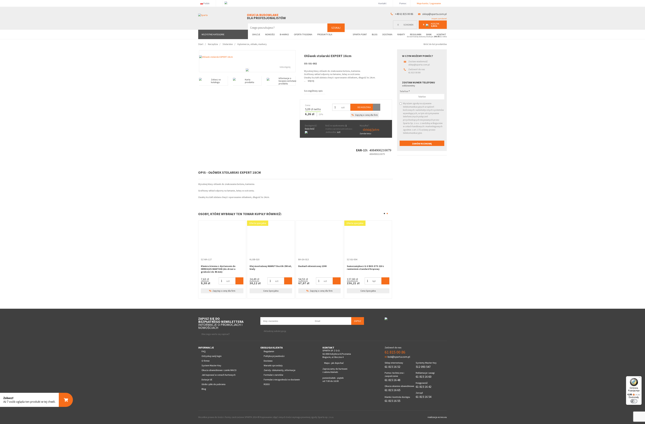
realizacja (433, 417)
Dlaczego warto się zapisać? (216, 334)
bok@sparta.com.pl (399, 356)
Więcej (311, 80)
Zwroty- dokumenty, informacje (279, 370)
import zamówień (439, 18)
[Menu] (640, 378)
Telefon (405, 91)
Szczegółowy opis (313, 90)
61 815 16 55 (392, 401)
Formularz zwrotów (273, 374)
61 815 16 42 (423, 387)
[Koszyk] (239, 280)
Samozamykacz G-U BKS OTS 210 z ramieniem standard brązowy (365, 267)
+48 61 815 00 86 (404, 14)
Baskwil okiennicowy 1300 (312, 266)
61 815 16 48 (392, 380)
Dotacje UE (207, 379)
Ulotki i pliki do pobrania (213, 384)
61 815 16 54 (423, 397)
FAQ (204, 351)
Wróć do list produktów (435, 44)
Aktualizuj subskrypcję (275, 331)
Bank (429, 34)
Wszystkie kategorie (213, 34)
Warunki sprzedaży (273, 365)
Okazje (256, 34)
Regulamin (415, 34)
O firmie (206, 360)
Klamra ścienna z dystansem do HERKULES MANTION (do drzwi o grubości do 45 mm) (218, 269)
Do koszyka (364, 107)
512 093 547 (423, 367)
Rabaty (401, 34)
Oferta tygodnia (303, 34)
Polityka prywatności (274, 356)
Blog (374, 34)
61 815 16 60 (423, 377)
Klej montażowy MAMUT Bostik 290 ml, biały (271, 267)
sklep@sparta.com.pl (434, 14)
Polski (206, 3)
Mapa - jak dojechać (334, 362)
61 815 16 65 (392, 390)
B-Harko (284, 34)
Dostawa (387, 34)
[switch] (634, 401)
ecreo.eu (442, 417)
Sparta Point (360, 34)
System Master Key (211, 365)
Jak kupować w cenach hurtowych (218, 374)
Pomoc (402, 3)
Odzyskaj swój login (212, 356)
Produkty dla (325, 34)
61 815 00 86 (414, 72)
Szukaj (335, 27)
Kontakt (382, 3)
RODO (267, 384)
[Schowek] (376, 107)
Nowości (270, 34)
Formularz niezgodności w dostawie (282, 379)
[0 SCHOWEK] (406, 28)
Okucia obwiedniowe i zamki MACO (219, 370)
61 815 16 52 (392, 367)
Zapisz (357, 320)
